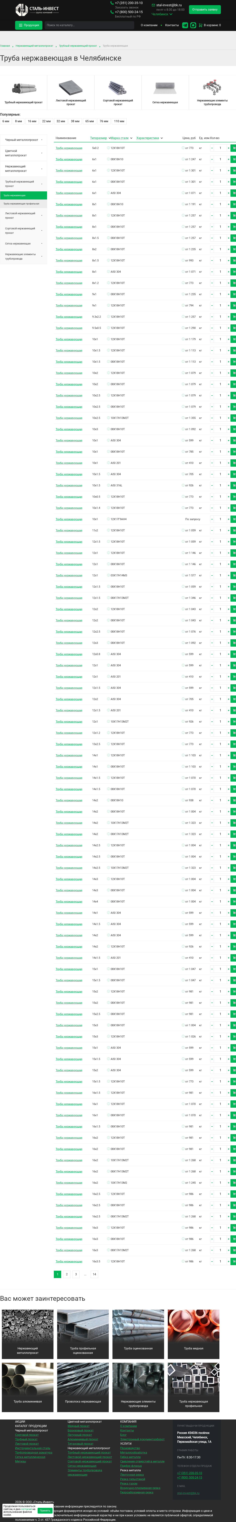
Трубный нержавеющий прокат (78, 45)
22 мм (46, 121)
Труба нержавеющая (69, 148)
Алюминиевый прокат (83, 1439)
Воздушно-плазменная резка (140, 1488)
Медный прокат (79, 1426)
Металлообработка (133, 1452)
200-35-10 (129, 3)
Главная (5, 45)
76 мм (104, 121)
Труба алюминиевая (28, 1401)
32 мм (61, 121)
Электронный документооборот (142, 1439)
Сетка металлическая (30, 1457)
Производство (130, 1448)
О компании (149, 25)
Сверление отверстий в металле (142, 1461)
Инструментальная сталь (32, 1448)
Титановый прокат (80, 1443)
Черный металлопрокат (21, 140)
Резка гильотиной (132, 1479)
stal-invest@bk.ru (169, 5)
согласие (26, 1509)
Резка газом (128, 1483)
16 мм (32, 121)
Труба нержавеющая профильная (21, 203)
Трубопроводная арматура (33, 1452)
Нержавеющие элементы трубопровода (20, 256)
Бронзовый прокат (81, 1430)
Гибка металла (130, 1457)
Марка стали (120, 138)
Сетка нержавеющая (18, 243)
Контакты (172, 25)
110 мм (119, 121)
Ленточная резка (132, 1474)
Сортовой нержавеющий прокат (20, 230)
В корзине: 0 (212, 25)
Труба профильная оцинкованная (83, 1351)
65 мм (89, 121)
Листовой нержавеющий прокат (20, 215)
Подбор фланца (131, 1466)
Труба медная (193, 1348)
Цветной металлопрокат (16, 153)
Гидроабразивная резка (136, 1492)
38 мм (75, 121)
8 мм (18, 121)
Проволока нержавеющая (83, 1401)
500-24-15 (129, 12)
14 (94, 1274)
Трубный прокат (26, 1439)
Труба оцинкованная (138, 1348)
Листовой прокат (27, 1443)
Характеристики (147, 138)
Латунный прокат (80, 1435)
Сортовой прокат (27, 1435)
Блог (123, 1435)
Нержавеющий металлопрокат (34, 45)
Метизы (20, 1461)
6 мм (5, 121)
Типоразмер (98, 138)
